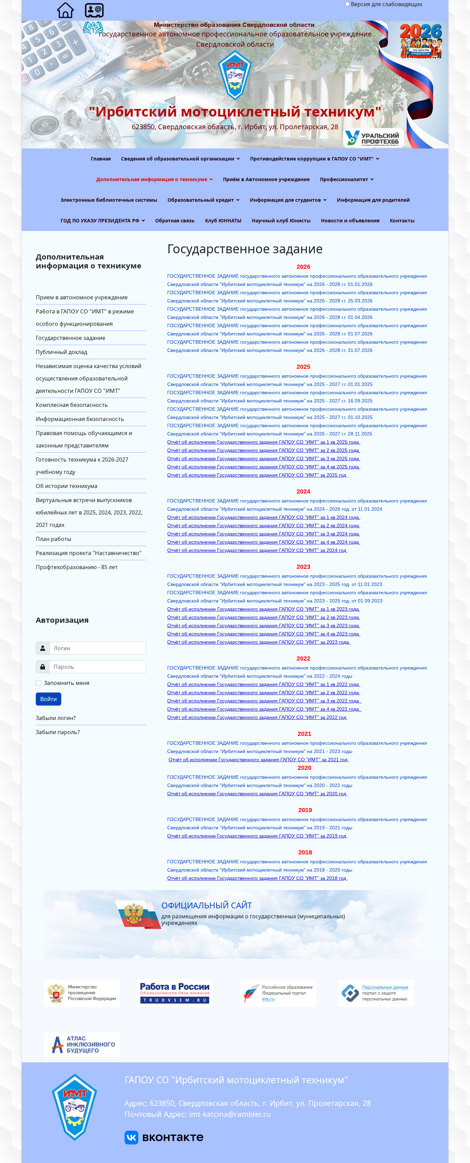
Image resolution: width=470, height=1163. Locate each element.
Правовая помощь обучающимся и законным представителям (84, 439)
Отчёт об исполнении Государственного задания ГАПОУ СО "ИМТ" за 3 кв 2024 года (263, 533)
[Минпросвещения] (88, 993)
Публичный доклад (61, 352)
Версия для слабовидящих (386, 4)
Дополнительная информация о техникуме (151, 179)
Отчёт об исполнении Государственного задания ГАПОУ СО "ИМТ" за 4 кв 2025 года (263, 466)
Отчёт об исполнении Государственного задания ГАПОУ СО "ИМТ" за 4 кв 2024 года (263, 542)
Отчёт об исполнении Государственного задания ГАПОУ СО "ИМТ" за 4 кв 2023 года (263, 633)
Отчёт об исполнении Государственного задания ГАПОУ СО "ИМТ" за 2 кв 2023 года (263, 617)
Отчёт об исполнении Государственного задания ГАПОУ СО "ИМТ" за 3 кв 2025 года (263, 458)
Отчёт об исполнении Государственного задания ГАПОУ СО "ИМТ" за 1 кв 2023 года (263, 609)
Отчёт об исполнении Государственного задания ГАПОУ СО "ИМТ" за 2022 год (257, 717)
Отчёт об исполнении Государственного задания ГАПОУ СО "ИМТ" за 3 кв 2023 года (263, 625)
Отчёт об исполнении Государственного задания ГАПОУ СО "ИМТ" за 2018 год (257, 878)
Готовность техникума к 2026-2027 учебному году (82, 466)
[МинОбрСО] (235, 1045)
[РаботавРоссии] (186, 993)
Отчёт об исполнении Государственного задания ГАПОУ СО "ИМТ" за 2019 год (257, 836)
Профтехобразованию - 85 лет (77, 567)
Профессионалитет (344, 179)
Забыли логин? (56, 718)
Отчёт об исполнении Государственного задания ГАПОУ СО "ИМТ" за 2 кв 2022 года (263, 692)
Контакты (402, 220)
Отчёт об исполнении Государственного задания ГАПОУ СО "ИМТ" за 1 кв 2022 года (263, 684)
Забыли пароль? (58, 732)
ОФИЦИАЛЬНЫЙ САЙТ (206, 905)
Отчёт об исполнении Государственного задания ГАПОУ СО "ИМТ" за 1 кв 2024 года (263, 517)
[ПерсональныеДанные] (382, 993)
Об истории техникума (66, 486)
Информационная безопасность (80, 419)
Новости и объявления (350, 220)
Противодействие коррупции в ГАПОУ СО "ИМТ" (312, 158)
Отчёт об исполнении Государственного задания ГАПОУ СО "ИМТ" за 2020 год (257, 793)
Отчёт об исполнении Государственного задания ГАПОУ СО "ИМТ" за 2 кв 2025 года (263, 450)
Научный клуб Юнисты (281, 220)
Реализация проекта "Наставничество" (89, 553)
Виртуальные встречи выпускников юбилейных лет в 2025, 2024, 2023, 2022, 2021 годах (89, 512)
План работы (53, 539)
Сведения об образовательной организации (177, 158)
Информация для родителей (373, 200)
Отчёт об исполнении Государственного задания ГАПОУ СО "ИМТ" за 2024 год (257, 550)
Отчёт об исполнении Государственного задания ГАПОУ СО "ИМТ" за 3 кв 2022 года (264, 701)
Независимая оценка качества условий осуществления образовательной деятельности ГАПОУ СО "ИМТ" (88, 378)
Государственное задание (70, 338)
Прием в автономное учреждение (82, 297)
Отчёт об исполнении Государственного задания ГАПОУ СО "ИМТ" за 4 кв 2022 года (264, 709)
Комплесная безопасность (72, 405)
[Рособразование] (284, 993)
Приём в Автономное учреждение (266, 179)
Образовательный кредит (201, 200)
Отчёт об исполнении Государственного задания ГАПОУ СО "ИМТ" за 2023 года (258, 642)
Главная (101, 158)
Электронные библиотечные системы (109, 200)
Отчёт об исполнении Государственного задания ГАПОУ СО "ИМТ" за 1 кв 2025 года (263, 442)
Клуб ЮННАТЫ (223, 220)
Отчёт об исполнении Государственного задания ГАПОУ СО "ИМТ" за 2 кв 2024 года (263, 525)
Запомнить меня (66, 683)
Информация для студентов (285, 200)
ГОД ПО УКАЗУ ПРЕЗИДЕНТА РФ (100, 220)
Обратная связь (175, 220)
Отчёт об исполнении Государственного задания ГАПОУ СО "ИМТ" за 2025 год (257, 475)
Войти (48, 699)
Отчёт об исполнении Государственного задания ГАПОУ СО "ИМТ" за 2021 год (259, 759)
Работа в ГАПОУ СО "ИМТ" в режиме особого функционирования (85, 318)
